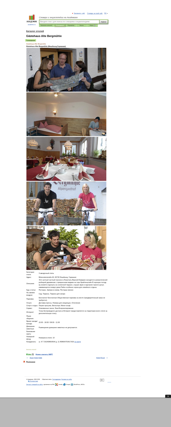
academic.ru (32, 24)
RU (105, 13)
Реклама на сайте (66, 379)
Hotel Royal (100, 358)
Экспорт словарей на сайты (34, 384)
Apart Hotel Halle (36, 358)
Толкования (60, 25)
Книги (82, 25)
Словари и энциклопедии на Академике (58, 17)
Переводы (70, 25)
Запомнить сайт (79, 13)
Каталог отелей (46, 25)
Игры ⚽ (92, 25)
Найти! (103, 22)
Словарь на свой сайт (95, 13)
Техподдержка (56, 379)
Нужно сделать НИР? (44, 354)
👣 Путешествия (33, 381)
